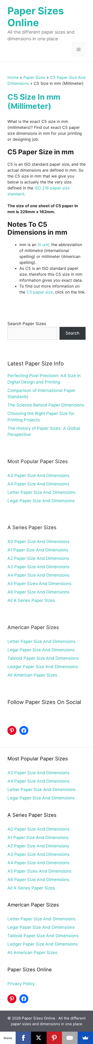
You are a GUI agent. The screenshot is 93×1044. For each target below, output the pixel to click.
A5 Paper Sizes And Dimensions (39, 583)
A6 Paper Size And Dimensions (38, 592)
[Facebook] (23, 1038)
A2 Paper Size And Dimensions (38, 558)
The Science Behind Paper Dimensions (45, 405)
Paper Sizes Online (35, 17)
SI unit (43, 244)
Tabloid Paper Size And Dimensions (43, 658)
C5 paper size (40, 292)
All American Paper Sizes (32, 675)
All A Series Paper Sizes (31, 600)
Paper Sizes (34, 77)
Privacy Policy (21, 983)
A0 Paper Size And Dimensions (38, 541)
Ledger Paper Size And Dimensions (42, 666)
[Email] (70, 1038)
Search (72, 333)
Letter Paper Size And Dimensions (41, 492)
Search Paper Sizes (26, 323)
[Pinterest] (54, 1038)
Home (13, 77)
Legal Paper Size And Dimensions (41, 500)
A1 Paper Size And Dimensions (37, 549)
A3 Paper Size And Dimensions (38, 475)
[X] (39, 1038)
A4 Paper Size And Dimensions (38, 483)
